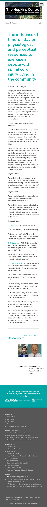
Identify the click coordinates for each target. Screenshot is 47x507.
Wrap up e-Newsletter (14, 449)
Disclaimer (18, 497)
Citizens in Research (13, 453)
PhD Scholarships (13, 458)
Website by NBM (32, 503)
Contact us (9, 474)
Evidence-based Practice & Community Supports (22, 437)
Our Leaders (11, 424)
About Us (8, 414)
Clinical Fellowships (13, 465)
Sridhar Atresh (34, 366)
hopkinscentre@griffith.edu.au (19, 476)
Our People (10, 419)
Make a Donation (12, 460)
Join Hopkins (11, 446)
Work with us (11, 451)
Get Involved (9, 444)
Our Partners (11, 417)
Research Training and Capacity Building (20, 470)
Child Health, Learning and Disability (18, 435)
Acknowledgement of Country (16, 426)
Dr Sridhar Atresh (14, 243)
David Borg (23, 366)
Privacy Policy (28, 497)
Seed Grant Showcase (14, 467)
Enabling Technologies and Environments (20, 433)
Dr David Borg (13, 225)
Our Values (10, 421)
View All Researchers (31, 335)
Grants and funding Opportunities (17, 463)
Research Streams (12, 430)
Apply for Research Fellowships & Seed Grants (22, 456)
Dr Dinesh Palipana (15, 263)
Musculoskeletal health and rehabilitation (20, 440)
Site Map (37, 497)
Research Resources (13, 499)
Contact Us (9, 497)
